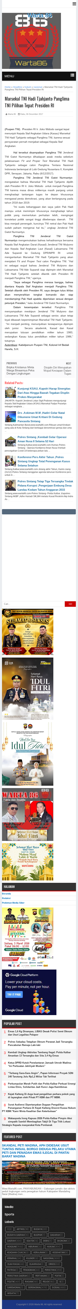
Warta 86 (39, 15)
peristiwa (50, 1269)
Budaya (38, 1229)
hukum (50, 1246)
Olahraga (35, 1264)
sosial (55, 1287)
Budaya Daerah (16, 1234)
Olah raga (13, 1264)
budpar (38, 1234)
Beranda (6, 893)
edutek (30, 1240)
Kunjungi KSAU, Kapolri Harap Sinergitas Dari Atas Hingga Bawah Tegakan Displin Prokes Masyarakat (44, 392)
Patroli (11, 1269)
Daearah (55, 1234)
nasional (48, 1258)
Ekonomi (62, 1240)
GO (70, 604)
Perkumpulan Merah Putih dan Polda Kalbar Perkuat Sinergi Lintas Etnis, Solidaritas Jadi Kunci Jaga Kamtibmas (42, 1085)
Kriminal (12, 1258)
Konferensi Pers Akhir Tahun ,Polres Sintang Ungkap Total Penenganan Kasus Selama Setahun (44, 461)
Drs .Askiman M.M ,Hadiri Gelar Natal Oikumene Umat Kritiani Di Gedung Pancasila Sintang (41, 417)
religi (46, 1281)
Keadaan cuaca (16, 1252)
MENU (9, 76)
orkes (51, 1264)
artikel (21, 1229)
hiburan (33, 1246)
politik (11, 1281)
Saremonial (13, 1287)
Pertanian (41, 1275)
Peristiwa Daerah (17, 1275)
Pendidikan (29, 1269)
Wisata (11, 1293)
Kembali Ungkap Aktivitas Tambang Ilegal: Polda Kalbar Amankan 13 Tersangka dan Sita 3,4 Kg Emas (39, 1054)
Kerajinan (39, 1252)
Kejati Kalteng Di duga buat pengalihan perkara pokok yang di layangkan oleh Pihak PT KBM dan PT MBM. (41, 1096)
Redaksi (6, 898)
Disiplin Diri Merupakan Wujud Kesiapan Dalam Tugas (57, 370)
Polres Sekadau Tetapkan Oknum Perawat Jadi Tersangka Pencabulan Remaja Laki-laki (40, 1043)
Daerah (11, 1240)
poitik (58, 1275)
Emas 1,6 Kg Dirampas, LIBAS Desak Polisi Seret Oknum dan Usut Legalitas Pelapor (40, 1033)
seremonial (34, 1287)
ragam (29, 1281)
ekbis (46, 1240)
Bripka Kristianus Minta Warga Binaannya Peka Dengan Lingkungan (20, 370)
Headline (12, 1246)
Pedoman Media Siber (13, 903)
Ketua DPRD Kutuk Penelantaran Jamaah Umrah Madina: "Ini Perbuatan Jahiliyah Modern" (39, 1064)
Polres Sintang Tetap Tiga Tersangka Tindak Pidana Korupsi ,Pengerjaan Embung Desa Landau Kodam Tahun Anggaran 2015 (45, 485)
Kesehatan (59, 1252)
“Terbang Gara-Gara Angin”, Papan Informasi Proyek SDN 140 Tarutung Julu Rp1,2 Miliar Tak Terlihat (40, 1075)
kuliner (30, 1258)
